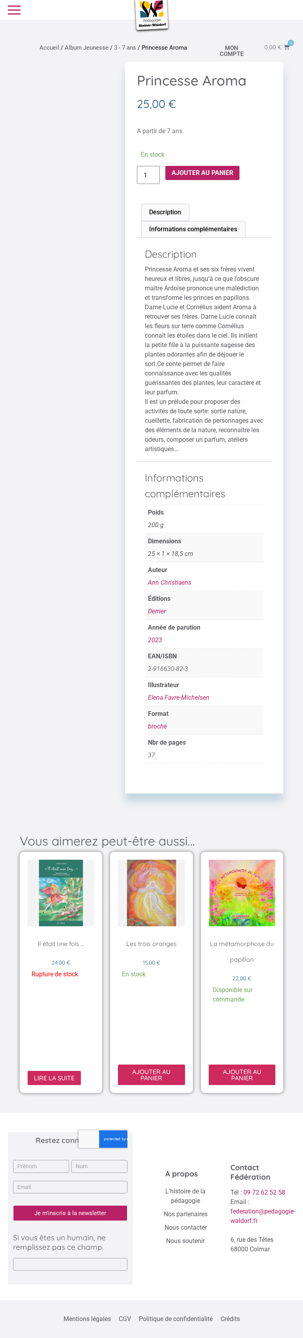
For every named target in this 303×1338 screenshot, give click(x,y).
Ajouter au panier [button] (151, 1075)
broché (157, 726)
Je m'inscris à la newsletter (70, 1213)
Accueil (49, 47)
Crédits (230, 1319)
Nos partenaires (186, 1214)
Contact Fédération (250, 1172)
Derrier (157, 611)
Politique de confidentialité (176, 1319)
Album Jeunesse (86, 47)
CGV (125, 1319)
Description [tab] (165, 212)
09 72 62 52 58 (264, 1192)
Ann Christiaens (169, 582)
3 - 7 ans (125, 47)
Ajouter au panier (202, 173)
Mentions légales (87, 1319)
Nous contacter (186, 1227)
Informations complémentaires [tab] (193, 229)
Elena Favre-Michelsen (178, 697)
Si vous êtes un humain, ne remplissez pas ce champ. (59, 1242)
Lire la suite (54, 1078)
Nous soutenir (185, 1241)
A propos (181, 1173)
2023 (155, 640)
